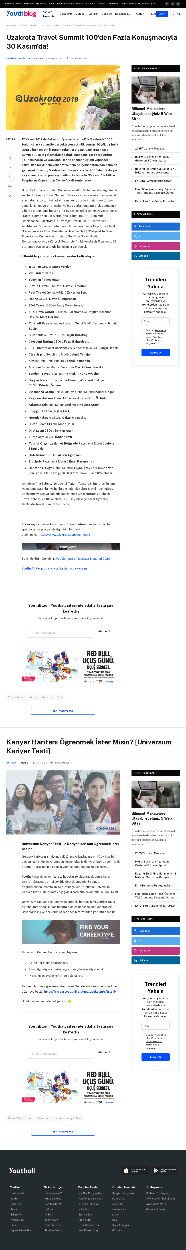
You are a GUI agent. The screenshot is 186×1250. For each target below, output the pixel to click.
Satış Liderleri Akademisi (61, 3)
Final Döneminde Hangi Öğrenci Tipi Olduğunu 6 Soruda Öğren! (155, 191)
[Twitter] (10, 158)
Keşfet (140, 13)
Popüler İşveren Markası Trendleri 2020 (83, 558)
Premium (114, 3)
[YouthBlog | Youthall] (21, 14)
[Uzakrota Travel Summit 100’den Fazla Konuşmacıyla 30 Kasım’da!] (63, 129)
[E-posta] (10, 186)
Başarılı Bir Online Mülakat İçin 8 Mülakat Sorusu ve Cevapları (156, 170)
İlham (115, 1214)
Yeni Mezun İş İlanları (90, 1198)
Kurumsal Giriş (53, 1198)
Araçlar (90, 3)
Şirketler (9, 3)
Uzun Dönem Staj (88, 1225)
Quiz (115, 1219)
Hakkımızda (17, 1193)
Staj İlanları (85, 1214)
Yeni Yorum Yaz (63, 710)
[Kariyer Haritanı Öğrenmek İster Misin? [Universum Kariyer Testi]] (63, 833)
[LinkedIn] (10, 167)
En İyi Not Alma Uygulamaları (153, 180)
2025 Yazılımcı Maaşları (150, 148)
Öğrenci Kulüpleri (21, 1230)
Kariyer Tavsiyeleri (49, 13)
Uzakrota (47, 697)
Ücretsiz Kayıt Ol (54, 1204)
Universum (43, 1118)
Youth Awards (53, 1225)
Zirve (60, 697)
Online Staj (84, 1219)
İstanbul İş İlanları (88, 1204)
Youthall (40, 58)
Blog (13, 1225)
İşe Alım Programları (90, 1193)
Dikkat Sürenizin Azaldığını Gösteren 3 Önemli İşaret (152, 159)
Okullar (101, 3)
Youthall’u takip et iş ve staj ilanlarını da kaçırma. (55, 568)
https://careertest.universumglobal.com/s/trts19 (80, 991)
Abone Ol (155, 352)
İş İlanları (83, 1209)
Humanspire (122, 13)
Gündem (107, 13)
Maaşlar (80, 3)
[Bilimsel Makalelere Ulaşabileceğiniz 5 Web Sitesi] (156, 90)
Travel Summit (16, 697)
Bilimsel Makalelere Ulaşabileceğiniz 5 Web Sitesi (152, 114)
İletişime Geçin (53, 1230)
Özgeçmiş (66, 13)
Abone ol (104, 631)
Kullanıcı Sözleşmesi (158, 1193)
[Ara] (179, 14)
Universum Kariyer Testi (68, 1118)
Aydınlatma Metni (156, 1204)
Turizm (34, 697)
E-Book (49, 1209)
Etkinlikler (29, 3)
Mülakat (80, 13)
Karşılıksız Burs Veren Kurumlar (155, 201)
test (30, 1118)
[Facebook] (10, 149)
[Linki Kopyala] (10, 195)
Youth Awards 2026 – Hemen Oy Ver (138, 3)
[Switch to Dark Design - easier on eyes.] (173, 14)
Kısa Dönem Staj (88, 1230)
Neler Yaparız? (53, 1193)
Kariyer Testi (15, 1118)
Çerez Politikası (155, 1209)
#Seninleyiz (51, 1219)
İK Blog (49, 1214)
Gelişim (93, 13)
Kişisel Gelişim (120, 1225)
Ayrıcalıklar (41, 3)
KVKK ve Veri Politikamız (160, 1198)
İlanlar (19, 3)
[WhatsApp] (10, 176)
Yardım (14, 1198)
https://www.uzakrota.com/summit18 (64, 534)
